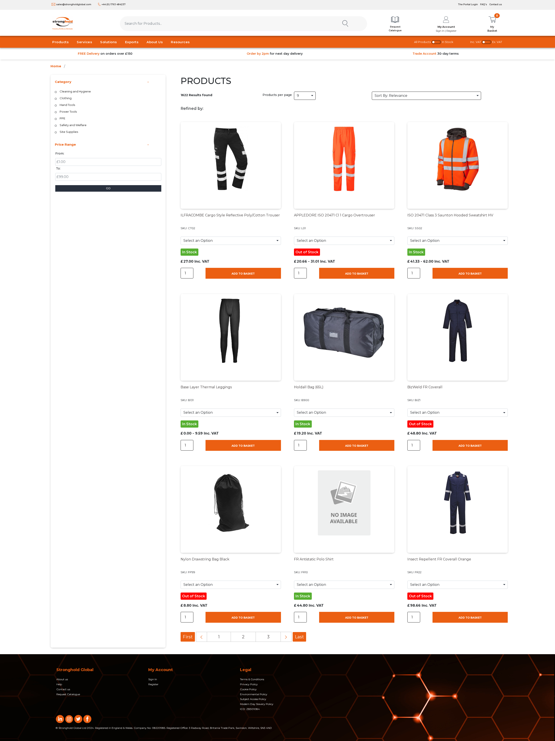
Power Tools (68, 111)
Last (299, 636)
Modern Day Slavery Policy (256, 704)
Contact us (495, 4)
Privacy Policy (249, 684)
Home (56, 66)
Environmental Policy (253, 694)
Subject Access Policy (253, 699)
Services (84, 42)
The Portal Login (468, 4)
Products (60, 42)
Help (59, 684)
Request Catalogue (68, 694)
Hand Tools (67, 105)
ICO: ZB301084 (250, 709)
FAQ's (483, 4)
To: (58, 168)
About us (62, 679)
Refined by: (192, 108)
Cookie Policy (248, 689)
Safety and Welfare (73, 125)
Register (153, 684)
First (188, 636)
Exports (132, 42)
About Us (155, 42)
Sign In (152, 679)
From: (59, 153)
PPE (62, 118)
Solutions (108, 42)
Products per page (277, 95)
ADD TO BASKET (243, 273)
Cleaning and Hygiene (75, 91)
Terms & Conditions (252, 679)
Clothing (66, 98)
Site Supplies (69, 131)
